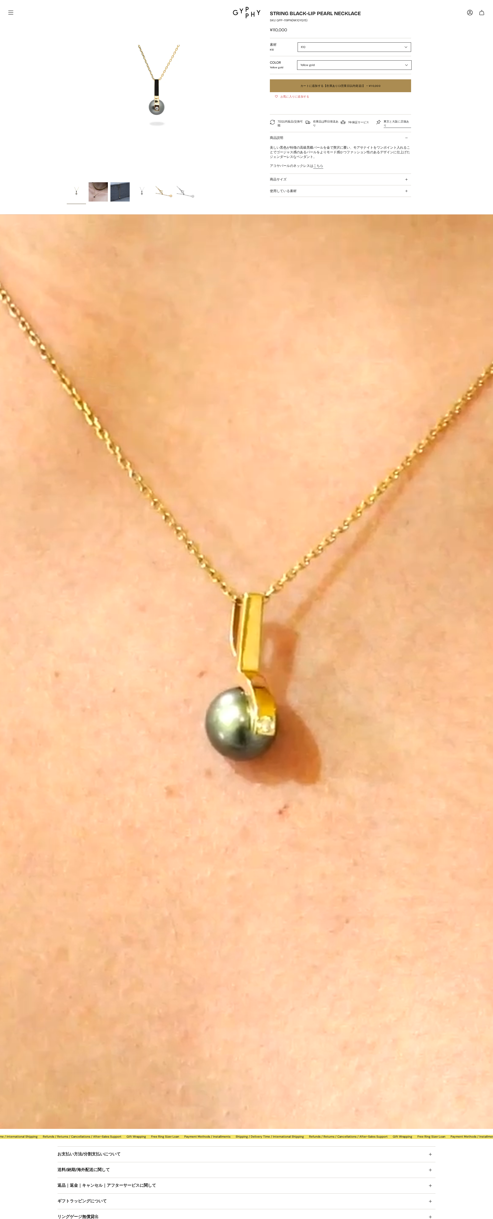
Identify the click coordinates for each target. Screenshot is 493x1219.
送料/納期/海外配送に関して (84, 1169)
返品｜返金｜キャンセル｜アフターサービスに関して (107, 1185)
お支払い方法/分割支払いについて (89, 1153)
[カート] (482, 13)
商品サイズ (278, 179)
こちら (318, 166)
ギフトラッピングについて (82, 1200)
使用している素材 (283, 191)
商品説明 (276, 138)
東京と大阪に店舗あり (396, 123)
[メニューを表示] (11, 13)
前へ (67, 90)
